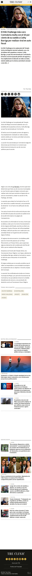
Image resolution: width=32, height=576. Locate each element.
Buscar (28, 2)
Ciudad (17, 341)
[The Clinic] (3, 2)
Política (4, 474)
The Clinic (28, 89)
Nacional (3, 29)
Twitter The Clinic (7, 559)
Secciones (30, 2)
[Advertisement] (16, 168)
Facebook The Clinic (9, 559)
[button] (2, 94)
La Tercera (16, 187)
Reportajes (4, 373)
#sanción (25, 294)
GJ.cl (29, 573)
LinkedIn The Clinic (20, 559)
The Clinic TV (17, 559)
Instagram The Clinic (12, 559)
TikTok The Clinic (23, 559)
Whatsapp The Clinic (15, 559)
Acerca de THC (16, 563)
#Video (4, 297)
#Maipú (17, 294)
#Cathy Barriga (7, 291)
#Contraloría (19, 291)
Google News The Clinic (25, 559)
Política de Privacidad (16, 566)
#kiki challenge (7, 294)
